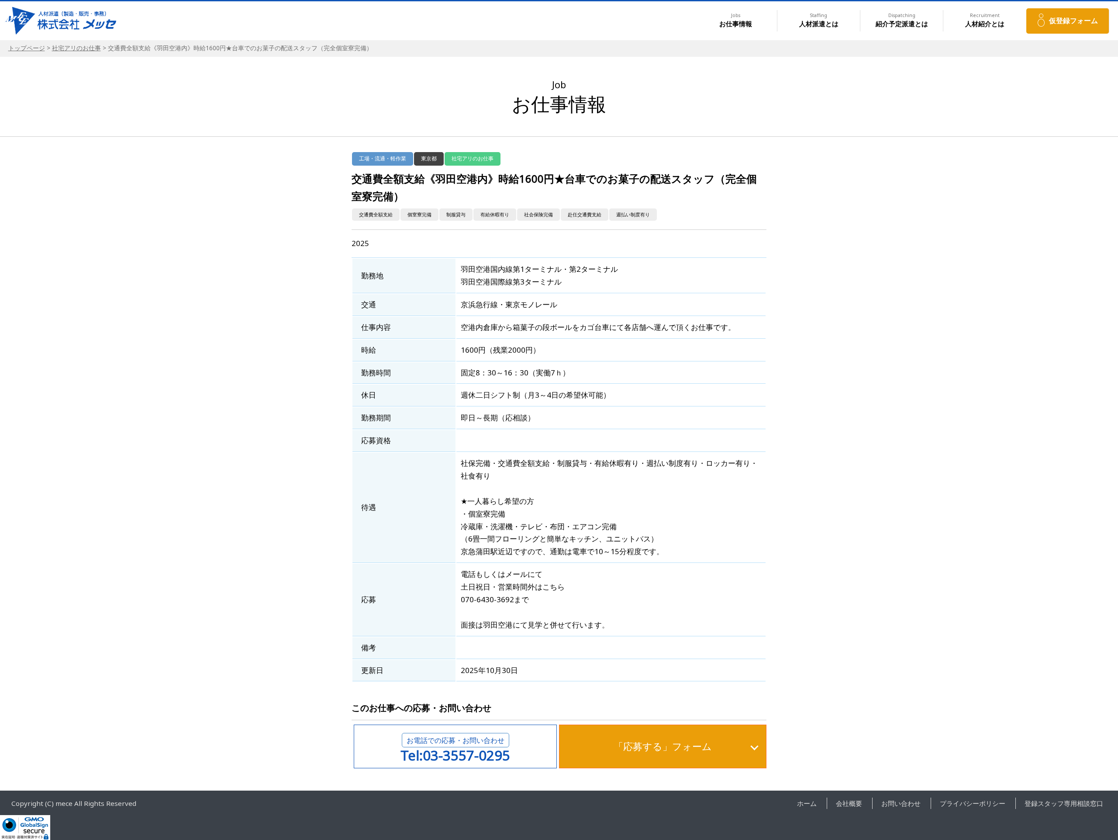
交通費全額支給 (376, 214)
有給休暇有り (494, 214)
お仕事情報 (735, 20)
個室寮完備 (419, 214)
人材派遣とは (818, 20)
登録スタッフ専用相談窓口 (1064, 803)
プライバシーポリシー (972, 803)
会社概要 (849, 803)
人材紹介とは (984, 20)
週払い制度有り (633, 214)
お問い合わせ (901, 803)
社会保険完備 (538, 214)
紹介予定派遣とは (902, 20)
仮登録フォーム (1073, 20)
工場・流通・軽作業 (382, 158)
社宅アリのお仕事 (76, 48)
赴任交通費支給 (584, 214)
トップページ (26, 48)
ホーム (807, 803)
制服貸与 (456, 214)
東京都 (429, 158)
